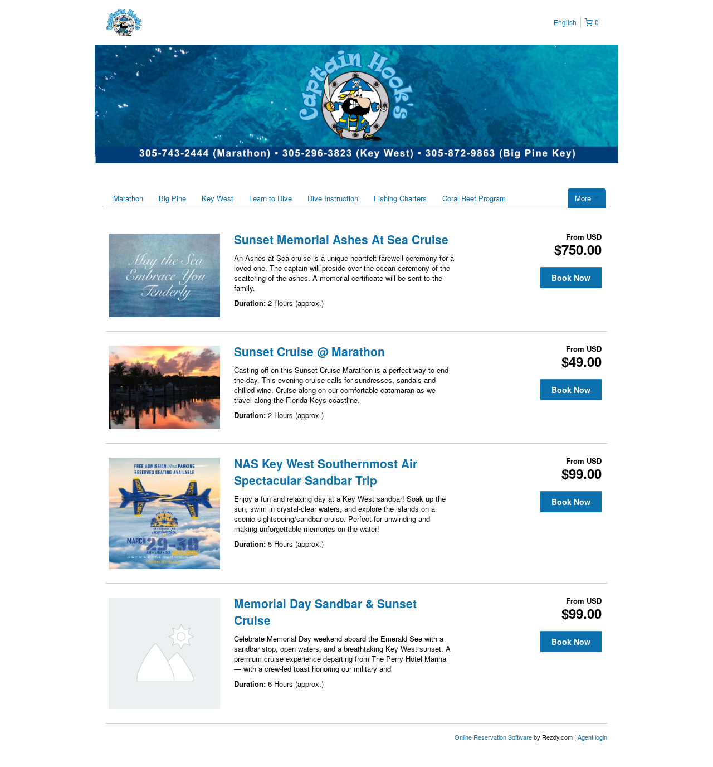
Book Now (570, 277)
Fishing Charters (400, 198)
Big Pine (172, 198)
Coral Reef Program (474, 198)
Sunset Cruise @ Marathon (309, 351)
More (584, 198)
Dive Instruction (332, 198)
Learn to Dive (270, 198)
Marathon (128, 198)
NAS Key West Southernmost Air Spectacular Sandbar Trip (325, 471)
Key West (217, 198)
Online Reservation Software (493, 736)
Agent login (592, 736)
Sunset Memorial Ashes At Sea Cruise (341, 239)
